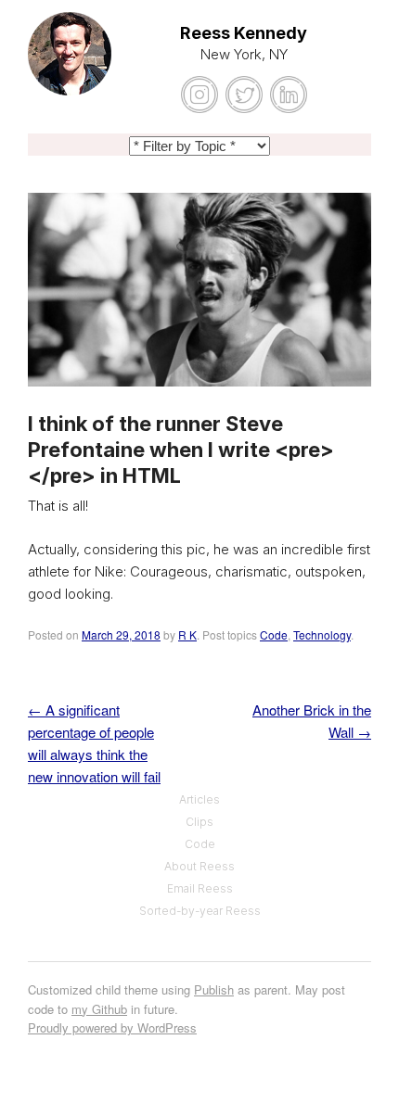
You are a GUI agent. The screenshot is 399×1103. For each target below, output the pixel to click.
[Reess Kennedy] (69, 65)
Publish (214, 989)
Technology (322, 634)
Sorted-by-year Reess (200, 911)
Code (274, 634)
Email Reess (200, 888)
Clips (199, 822)
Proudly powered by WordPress (112, 1027)
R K (187, 634)
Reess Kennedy (243, 33)
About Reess (199, 866)
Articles (199, 799)
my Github (99, 1009)
